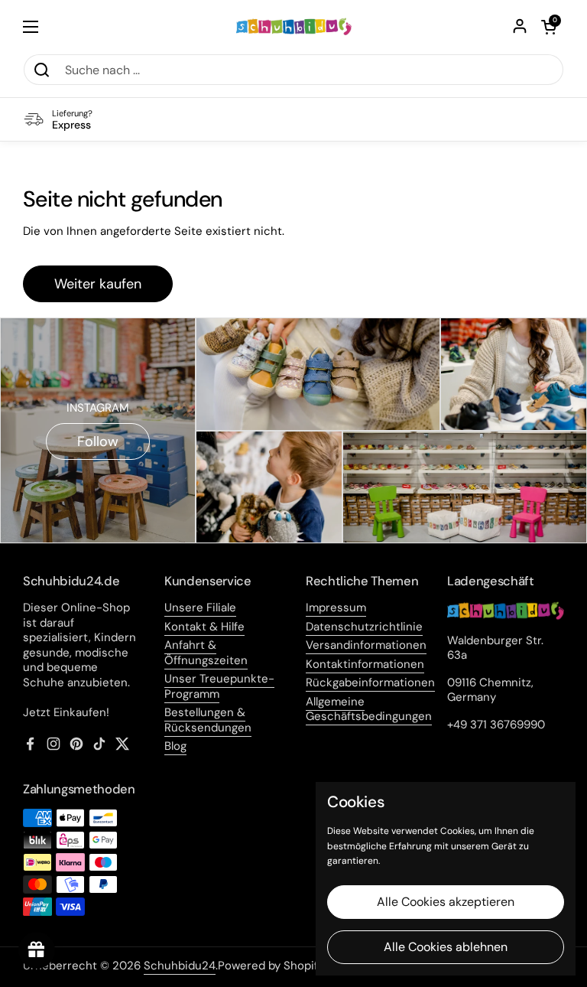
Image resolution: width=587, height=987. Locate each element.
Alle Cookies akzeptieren (445, 902)
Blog (175, 746)
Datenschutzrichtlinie (364, 626)
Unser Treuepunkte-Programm (219, 686)
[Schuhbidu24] (294, 27)
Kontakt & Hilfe (204, 626)
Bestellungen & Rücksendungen (207, 720)
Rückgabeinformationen (370, 682)
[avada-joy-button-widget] (36, 950)
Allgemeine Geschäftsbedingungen (369, 709)
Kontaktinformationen (365, 664)
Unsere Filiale (200, 607)
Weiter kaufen (97, 284)
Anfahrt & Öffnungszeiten (206, 652)
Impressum (336, 607)
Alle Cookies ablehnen (446, 947)
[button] (548, 26)
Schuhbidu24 (180, 965)
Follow (97, 441)
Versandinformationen (366, 645)
